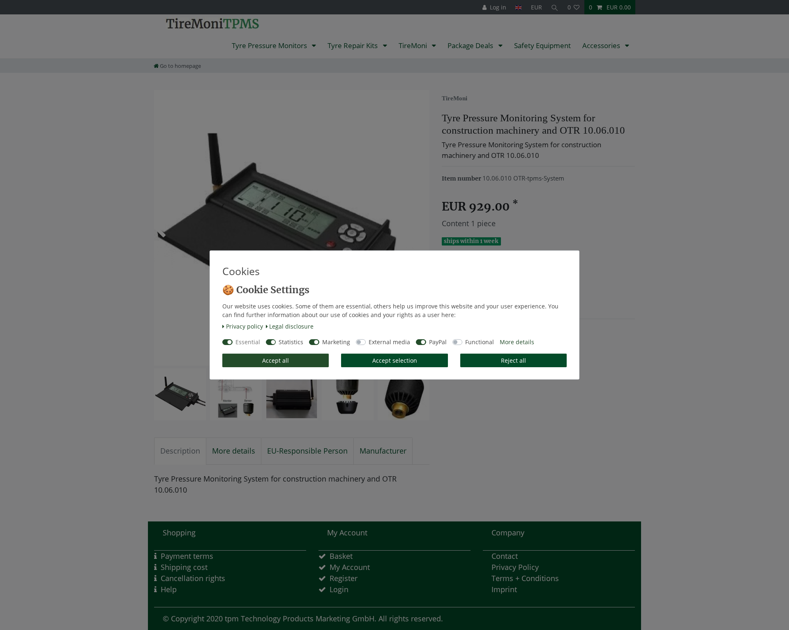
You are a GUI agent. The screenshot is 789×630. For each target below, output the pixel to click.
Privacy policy (244, 326)
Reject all (513, 360)
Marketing (336, 342)
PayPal (438, 342)
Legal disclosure (291, 326)
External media (389, 342)
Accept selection (394, 360)
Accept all (275, 360)
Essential (247, 342)
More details (517, 342)
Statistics (291, 342)
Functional (479, 342)
